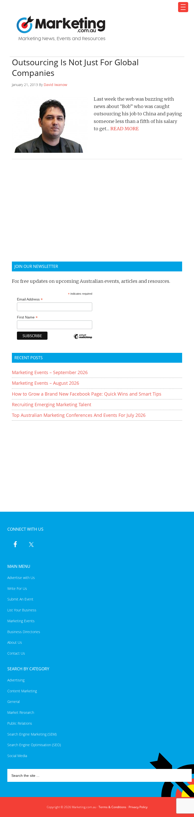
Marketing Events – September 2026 (50, 372)
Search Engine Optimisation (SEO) (34, 744)
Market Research (20, 712)
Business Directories (23, 631)
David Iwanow (55, 84)
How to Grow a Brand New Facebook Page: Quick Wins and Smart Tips (86, 394)
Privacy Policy (138, 807)
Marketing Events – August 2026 (45, 383)
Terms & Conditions (112, 807)
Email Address (30, 299)
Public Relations (19, 723)
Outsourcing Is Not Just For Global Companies (75, 67)
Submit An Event (20, 599)
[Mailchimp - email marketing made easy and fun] (83, 340)
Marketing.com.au (94, 28)
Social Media (17, 755)
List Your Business (21, 610)
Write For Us (17, 588)
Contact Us (16, 653)
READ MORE (124, 129)
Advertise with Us (21, 577)
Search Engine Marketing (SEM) (32, 734)
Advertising (16, 680)
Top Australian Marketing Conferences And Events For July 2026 (79, 415)
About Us (14, 642)
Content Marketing (22, 691)
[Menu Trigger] (183, 7)
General (13, 701)
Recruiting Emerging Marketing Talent (51, 404)
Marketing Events (21, 620)
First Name (27, 317)
